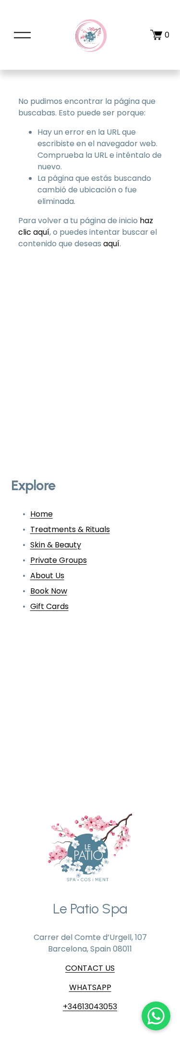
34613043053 (92, 1006)
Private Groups (58, 560)
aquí (111, 243)
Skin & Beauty (55, 544)
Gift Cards (49, 606)
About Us (47, 575)
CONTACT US (90, 968)
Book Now (48, 590)
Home (41, 514)
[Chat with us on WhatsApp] (156, 1016)
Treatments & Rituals (70, 529)
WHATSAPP (90, 987)
